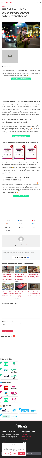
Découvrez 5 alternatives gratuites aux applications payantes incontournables (34, 293)
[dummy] (10, 62)
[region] (14, 449)
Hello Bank (24, 434)
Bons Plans (4, 6)
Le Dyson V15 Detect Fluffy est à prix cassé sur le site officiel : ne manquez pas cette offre (7, 277)
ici (4, 442)
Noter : (3, 321)
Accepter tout (21, 453)
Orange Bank (25, 439)
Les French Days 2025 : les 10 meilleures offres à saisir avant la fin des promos (8, 293)
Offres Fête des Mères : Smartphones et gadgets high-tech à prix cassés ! (33, 276)
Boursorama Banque (26, 436)
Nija (27, 245)
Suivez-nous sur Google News (19, 257)
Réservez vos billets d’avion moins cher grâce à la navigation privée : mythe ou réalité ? (20, 277)
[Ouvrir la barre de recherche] (37, 3)
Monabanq (24, 437)
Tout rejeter (14, 453)
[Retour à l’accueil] (6, 2)
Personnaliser (7, 453)
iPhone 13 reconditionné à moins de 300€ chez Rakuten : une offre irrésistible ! (20, 294)
